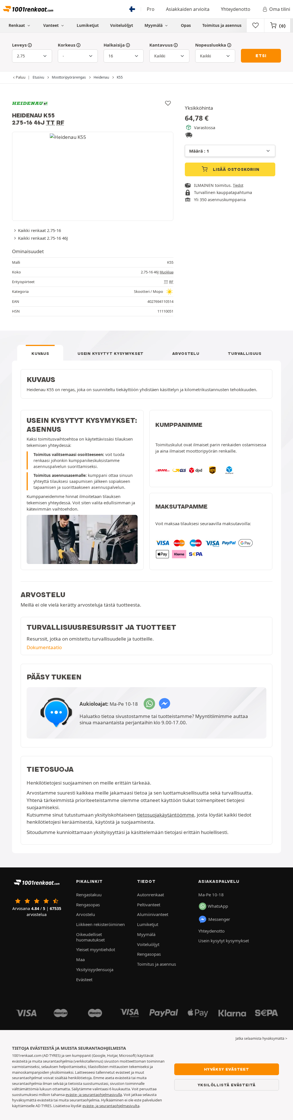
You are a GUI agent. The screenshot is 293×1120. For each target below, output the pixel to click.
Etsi (261, 55)
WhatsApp (218, 906)
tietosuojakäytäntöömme (165, 814)
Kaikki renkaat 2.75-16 (39, 230)
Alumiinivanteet (152, 914)
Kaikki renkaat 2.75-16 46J (43, 238)
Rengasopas (88, 904)
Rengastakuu (89, 894)
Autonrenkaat (150, 894)
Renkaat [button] (17, 25)
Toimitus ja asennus (221, 25)
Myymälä (154, 25)
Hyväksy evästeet (226, 1069)
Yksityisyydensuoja (94, 969)
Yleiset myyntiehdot (95, 949)
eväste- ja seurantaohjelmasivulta (110, 1105)
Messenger (219, 919)
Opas (186, 25)
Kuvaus (40, 353)
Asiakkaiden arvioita (187, 9)
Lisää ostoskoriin (235, 169)
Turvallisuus (244, 353)
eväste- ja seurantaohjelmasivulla (94, 1094)
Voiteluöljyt (121, 25)
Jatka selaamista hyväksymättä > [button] (261, 1038)
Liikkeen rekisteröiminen (100, 924)
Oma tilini (279, 9)
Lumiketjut (88, 25)
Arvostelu (185, 353)
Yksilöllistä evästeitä (227, 1085)
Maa (80, 959)
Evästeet (84, 979)
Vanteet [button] (51, 25)
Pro (151, 9)
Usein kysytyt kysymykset (111, 353)
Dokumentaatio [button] (44, 647)
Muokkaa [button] (166, 272)
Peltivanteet (148, 904)
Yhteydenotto (235, 9)
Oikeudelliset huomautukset (90, 937)
